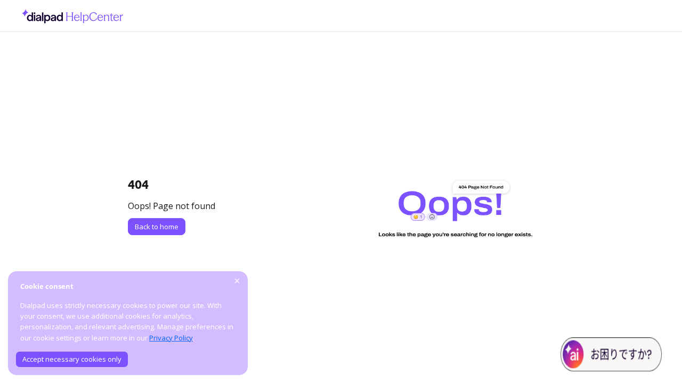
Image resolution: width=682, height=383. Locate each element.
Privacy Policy (171, 338)
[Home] (69, 16)
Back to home (156, 226)
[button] (658, 356)
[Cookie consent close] (237, 280)
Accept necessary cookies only (71, 359)
